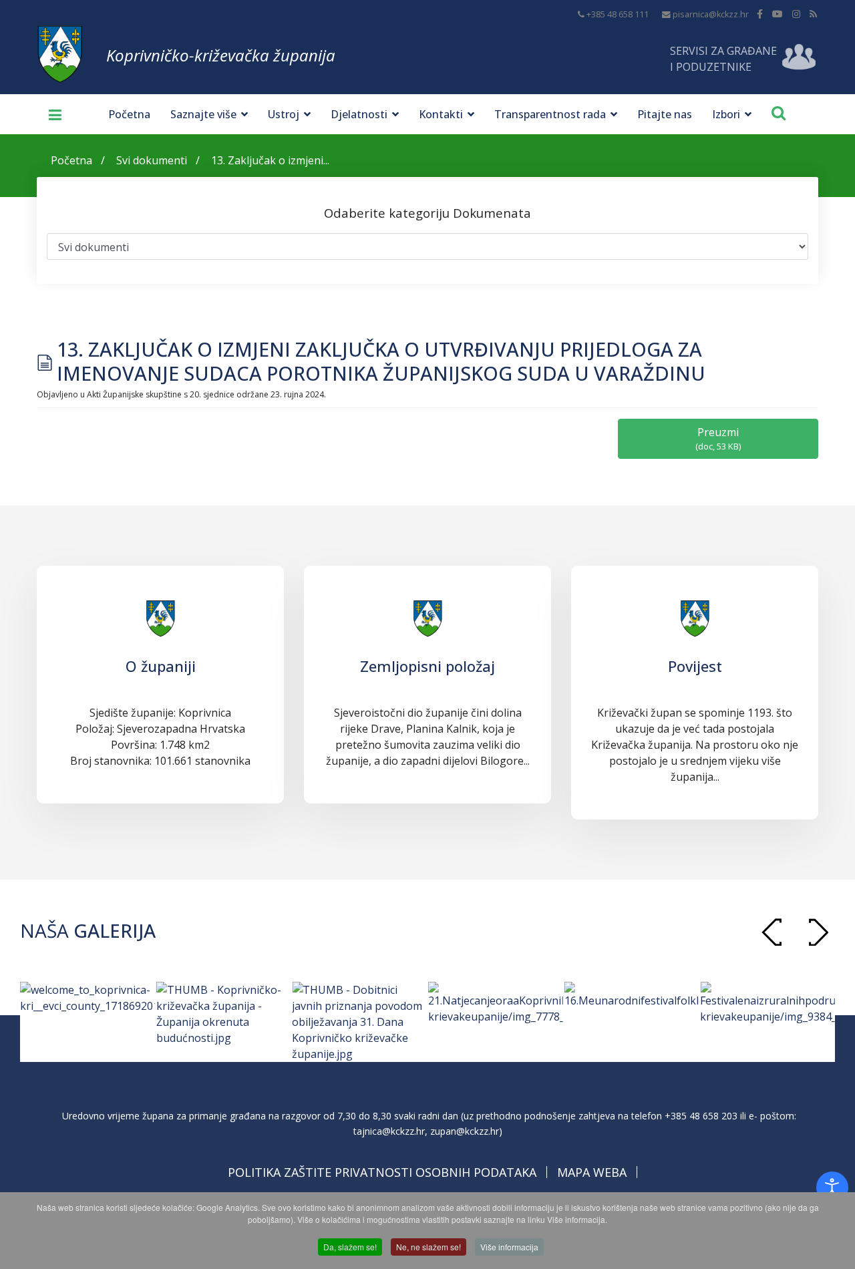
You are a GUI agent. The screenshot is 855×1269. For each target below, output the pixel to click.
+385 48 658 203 (701, 1115)
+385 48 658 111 (617, 14)
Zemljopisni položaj (427, 666)
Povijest (695, 666)
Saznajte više (203, 114)
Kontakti (441, 114)
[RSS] (813, 13)
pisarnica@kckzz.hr (711, 14)
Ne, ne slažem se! (428, 1246)
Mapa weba (592, 1172)
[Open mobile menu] (50, 114)
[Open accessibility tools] (832, 1187)
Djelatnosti (359, 114)
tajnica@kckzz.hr (389, 1131)
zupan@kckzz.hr (464, 1131)
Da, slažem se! (350, 1246)
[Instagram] (796, 13)
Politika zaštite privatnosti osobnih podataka (382, 1172)
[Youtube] (777, 13)
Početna (129, 114)
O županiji (161, 666)
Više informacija (509, 1246)
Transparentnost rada (550, 114)
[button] (818, 932)
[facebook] (760, 13)
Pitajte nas (664, 114)
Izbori (726, 114)
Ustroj (283, 114)
